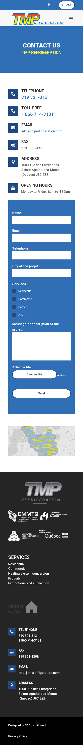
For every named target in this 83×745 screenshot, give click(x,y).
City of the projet (26, 266)
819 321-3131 (35, 97)
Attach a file (21, 367)
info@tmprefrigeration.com (41, 131)
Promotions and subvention (28, 583)
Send (41, 393)
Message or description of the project (35, 326)
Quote (66, 5)
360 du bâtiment (35, 725)
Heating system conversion (28, 573)
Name (17, 213)
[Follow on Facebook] (49, 4)
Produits (14, 578)
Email (17, 231)
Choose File (34, 374)
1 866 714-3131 (37, 114)
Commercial (17, 569)
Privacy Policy (17, 736)
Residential (16, 564)
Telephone (21, 248)
